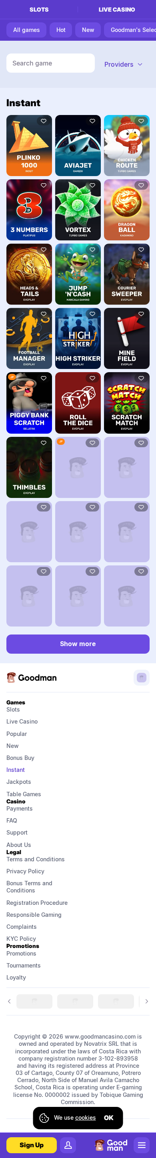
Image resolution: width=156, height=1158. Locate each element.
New (12, 745)
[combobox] (124, 64)
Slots (39, 9)
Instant (15, 769)
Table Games (23, 794)
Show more (78, 644)
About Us (18, 844)
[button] (123, 64)
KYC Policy (21, 938)
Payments (19, 808)
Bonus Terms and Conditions (30, 887)
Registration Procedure (37, 902)
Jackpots (18, 781)
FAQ (11, 820)
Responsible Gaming (34, 914)
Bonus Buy (20, 757)
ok (109, 1118)
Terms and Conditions (35, 859)
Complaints (21, 926)
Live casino (117, 9)
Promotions (21, 953)
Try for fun (29, 145)
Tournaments (23, 965)
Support (17, 832)
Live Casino (22, 721)
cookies (85, 1117)
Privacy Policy (25, 871)
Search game (32, 63)
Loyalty (16, 977)
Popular (16, 733)
